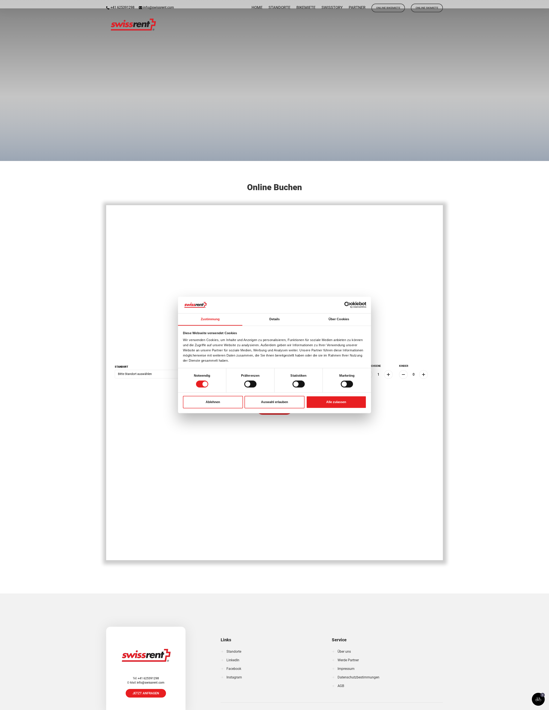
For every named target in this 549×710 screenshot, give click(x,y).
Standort (121, 366)
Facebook (233, 669)
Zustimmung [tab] (210, 319)
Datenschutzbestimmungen (358, 677)
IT (544, 5)
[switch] (250, 384)
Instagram (234, 677)
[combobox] (153, 374)
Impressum (346, 669)
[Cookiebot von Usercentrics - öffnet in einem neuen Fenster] (347, 305)
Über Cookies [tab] (339, 319)
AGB (341, 686)
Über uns (344, 651)
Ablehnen (213, 402)
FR (533, 5)
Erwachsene (372, 365)
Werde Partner (348, 660)
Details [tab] (274, 319)
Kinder (403, 365)
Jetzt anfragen (146, 693)
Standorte (233, 651)
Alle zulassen (336, 402)
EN (521, 5)
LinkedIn (232, 660)
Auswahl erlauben (274, 402)
